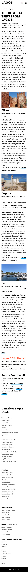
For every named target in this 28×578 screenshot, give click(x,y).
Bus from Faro (5, 517)
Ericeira (3, 546)
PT (23, 3)
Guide (6, 9)
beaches (18, 34)
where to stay (12, 381)
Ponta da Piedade (6, 444)
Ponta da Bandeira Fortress (9, 452)
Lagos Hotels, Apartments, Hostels (13, 369)
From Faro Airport (6, 515)
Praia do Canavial (7, 494)
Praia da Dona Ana (7, 477)
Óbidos (3, 558)
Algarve (19, 388)
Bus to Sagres (5, 519)
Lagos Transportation (8, 510)
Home (2, 9)
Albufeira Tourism (6, 529)
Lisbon (18, 48)
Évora (3, 549)
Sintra (3, 563)
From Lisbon (5, 512)
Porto (3, 561)
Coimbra (4, 544)
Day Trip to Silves (6, 456)
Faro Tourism (5, 532)
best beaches (18, 378)
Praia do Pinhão (6, 487)
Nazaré (3, 556)
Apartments (5, 435)
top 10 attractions (17, 383)
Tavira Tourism (5, 534)
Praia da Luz (5, 496)
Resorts (3, 427)
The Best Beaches (6, 472)
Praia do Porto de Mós (8, 489)
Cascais (4, 542)
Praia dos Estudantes (8, 484)
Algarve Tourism (6, 527)
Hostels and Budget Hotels (9, 432)
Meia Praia (4, 480)
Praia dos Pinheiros (7, 491)
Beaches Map (5, 499)
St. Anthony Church (7, 447)
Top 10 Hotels (5, 420)
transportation (14, 386)
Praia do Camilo (6, 475)
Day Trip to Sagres (7, 459)
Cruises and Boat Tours (8, 461)
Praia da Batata (6, 482)
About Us (17, 569)
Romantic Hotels (6, 425)
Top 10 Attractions (6, 442)
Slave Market (5, 449)
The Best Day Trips (7, 454)
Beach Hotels (5, 423)
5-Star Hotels (5, 430)
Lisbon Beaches (6, 553)
